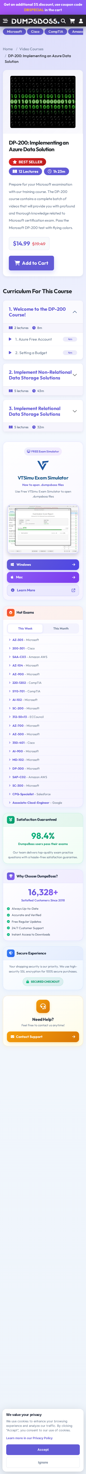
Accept (43, 1449)
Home (8, 48)
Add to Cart (35, 263)
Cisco (35, 31)
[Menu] (81, 21)
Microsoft (14, 31)
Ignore (43, 1462)
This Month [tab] (61, 628)
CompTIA (55, 31)
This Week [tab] (25, 628)
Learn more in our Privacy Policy (29, 1438)
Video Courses (31, 48)
